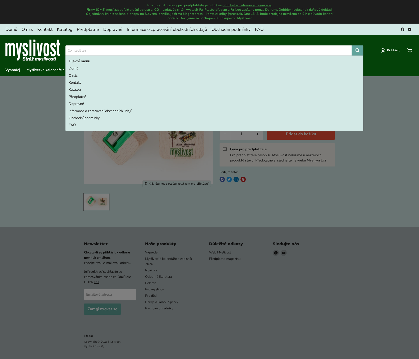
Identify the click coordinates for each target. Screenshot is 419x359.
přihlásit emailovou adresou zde (246, 5)
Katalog (64, 29)
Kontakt (45, 29)
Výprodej (12, 70)
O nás (27, 29)
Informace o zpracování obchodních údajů (167, 29)
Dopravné (112, 29)
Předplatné (88, 29)
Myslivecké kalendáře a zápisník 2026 (57, 70)
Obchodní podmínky (231, 29)
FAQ (259, 29)
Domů (11, 29)
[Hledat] (357, 50)
